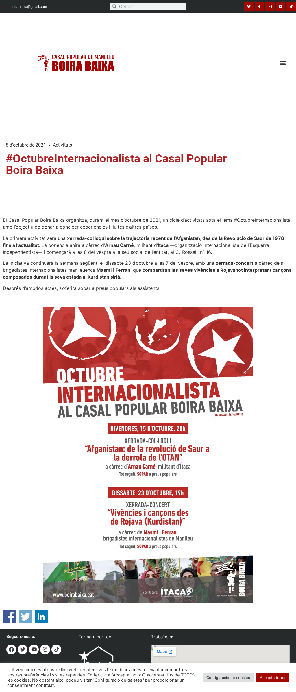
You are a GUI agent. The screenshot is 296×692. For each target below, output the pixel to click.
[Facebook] (11, 649)
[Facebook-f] (259, 7)
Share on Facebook (9, 616)
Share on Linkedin (41, 616)
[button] (282, 62)
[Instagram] (270, 7)
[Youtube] (281, 7)
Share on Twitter (25, 616)
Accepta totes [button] (272, 677)
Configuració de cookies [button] (228, 677)
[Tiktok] (291, 7)
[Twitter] (249, 7)
